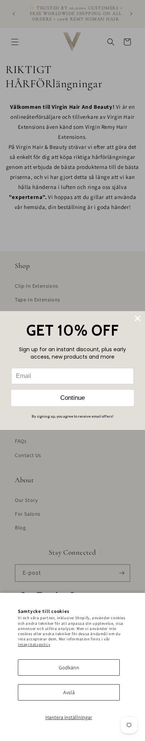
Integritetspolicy (34, 644)
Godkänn (69, 667)
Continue (72, 397)
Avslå (69, 692)
